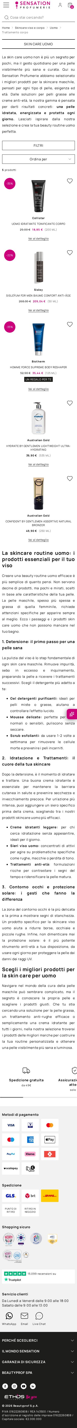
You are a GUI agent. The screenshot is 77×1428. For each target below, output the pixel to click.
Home (6, 28)
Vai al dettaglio (38, 238)
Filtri (38, 145)
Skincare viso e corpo (30, 28)
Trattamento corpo (15, 32)
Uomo (54, 28)
